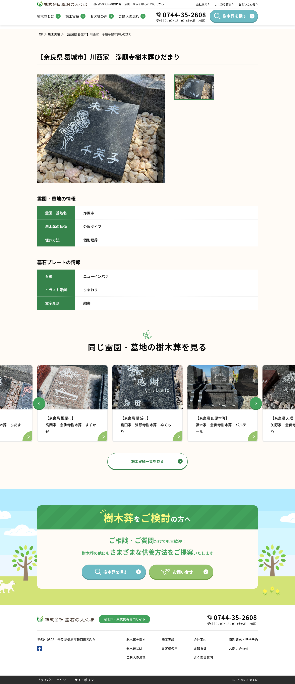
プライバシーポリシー (53, 679)
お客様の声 (170, 648)
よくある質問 (203, 657)
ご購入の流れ (135, 657)
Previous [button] (39, 403)
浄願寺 (88, 213)
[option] (101, 128)
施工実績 (54, 34)
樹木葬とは (134, 648)
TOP (40, 34)
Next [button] (256, 403)
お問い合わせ (238, 648)
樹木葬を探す (135, 639)
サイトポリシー (85, 679)
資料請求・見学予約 (243, 639)
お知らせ (200, 648)
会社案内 (200, 639)
